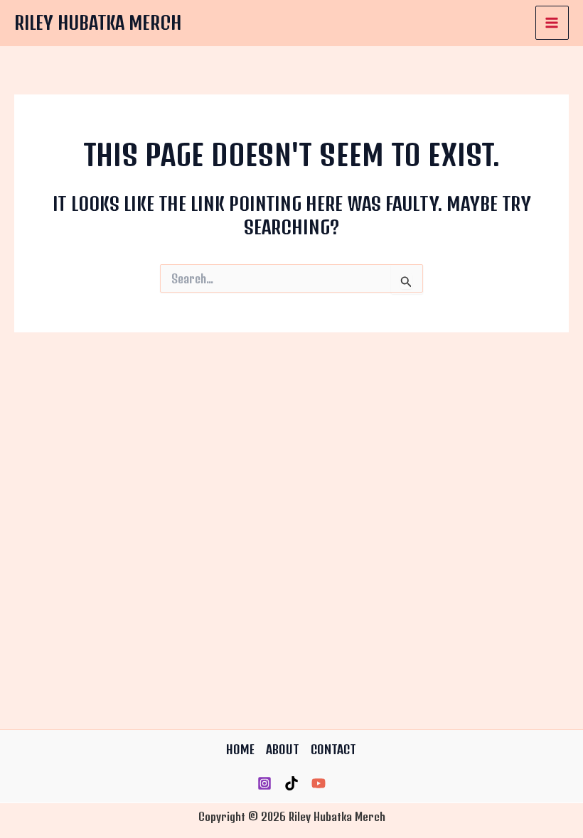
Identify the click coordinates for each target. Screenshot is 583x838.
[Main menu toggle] (552, 23)
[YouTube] (318, 783)
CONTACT (333, 749)
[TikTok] (291, 783)
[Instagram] (264, 783)
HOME (240, 749)
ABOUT (282, 749)
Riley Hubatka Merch (97, 22)
